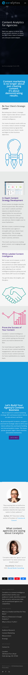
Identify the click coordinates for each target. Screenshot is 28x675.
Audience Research (8, 630)
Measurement (6, 636)
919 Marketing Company (17, 666)
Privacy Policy (5, 667)
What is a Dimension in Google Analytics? (12, 618)
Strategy (5, 638)
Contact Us (5, 647)
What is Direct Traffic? (9, 622)
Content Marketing (8, 633)
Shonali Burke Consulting (16, 568)
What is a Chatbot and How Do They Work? (14, 613)
